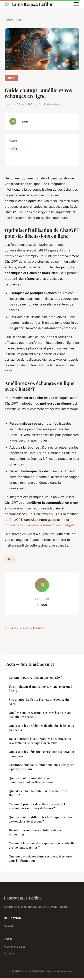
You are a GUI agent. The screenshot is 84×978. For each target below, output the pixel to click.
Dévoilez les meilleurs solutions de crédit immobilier (37, 832)
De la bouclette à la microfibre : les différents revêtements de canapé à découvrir (40, 741)
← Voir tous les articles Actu (25, 628)
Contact (9, 953)
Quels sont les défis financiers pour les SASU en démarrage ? (41, 754)
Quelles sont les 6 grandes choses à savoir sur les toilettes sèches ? (40, 715)
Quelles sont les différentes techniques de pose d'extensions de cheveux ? (41, 819)
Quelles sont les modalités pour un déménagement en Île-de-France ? (32, 780)
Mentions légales (14, 946)
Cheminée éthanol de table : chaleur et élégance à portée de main (41, 767)
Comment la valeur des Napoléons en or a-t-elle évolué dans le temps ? (42, 845)
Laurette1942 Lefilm (28, 4)
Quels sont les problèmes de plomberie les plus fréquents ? (41, 728)
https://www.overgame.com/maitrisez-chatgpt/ (39, 525)
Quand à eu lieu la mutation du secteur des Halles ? (38, 793)
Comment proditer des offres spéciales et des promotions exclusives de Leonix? (40, 806)
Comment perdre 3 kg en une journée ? (35, 677)
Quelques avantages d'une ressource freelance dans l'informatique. (40, 858)
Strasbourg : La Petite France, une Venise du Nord (39, 701)
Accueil (9, 19)
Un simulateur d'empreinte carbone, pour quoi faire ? (40, 689)
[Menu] (76, 4)
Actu (19, 19)
